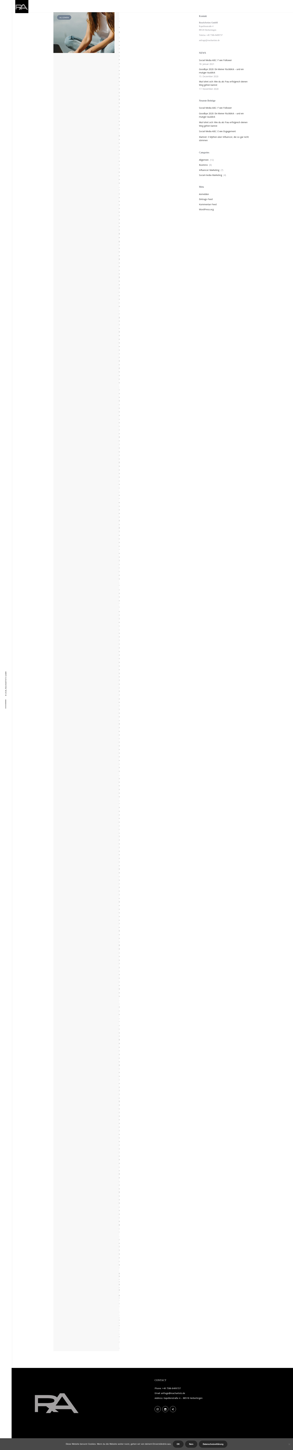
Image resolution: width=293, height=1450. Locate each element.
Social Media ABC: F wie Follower (215, 60)
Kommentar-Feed (208, 204)
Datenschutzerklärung (213, 1444)
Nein (191, 1444)
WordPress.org (206, 209)
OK (178, 1444)
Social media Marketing (210, 175)
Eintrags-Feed (206, 199)
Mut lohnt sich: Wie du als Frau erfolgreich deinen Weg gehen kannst (223, 83)
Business (203, 164)
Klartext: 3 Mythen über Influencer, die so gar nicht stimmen (224, 138)
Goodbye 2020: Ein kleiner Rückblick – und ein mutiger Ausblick (221, 71)
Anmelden (204, 194)
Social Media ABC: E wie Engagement (217, 131)
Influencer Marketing (209, 170)
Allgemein (204, 159)
